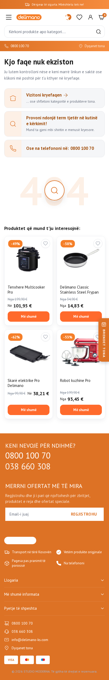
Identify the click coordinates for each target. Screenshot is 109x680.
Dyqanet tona (95, 46)
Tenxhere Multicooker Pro (26, 290)
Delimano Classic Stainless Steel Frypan (79, 290)
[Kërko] (98, 31)
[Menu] (8, 17)
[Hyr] (90, 17)
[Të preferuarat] (79, 17)
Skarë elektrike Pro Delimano (24, 383)
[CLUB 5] (68, 17)
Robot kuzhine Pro (75, 380)
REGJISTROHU (84, 514)
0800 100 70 (20, 46)
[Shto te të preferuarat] (45, 243)
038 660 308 (28, 466)
